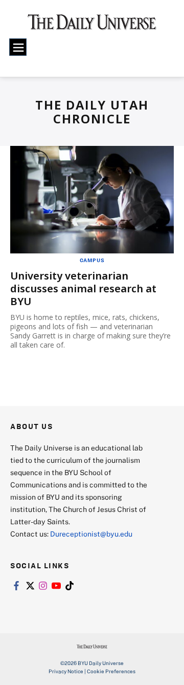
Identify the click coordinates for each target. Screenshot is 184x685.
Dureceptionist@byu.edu (91, 533)
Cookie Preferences (111, 671)
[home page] (92, 25)
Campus (92, 260)
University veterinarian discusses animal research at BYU (83, 288)
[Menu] (18, 47)
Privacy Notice (66, 671)
